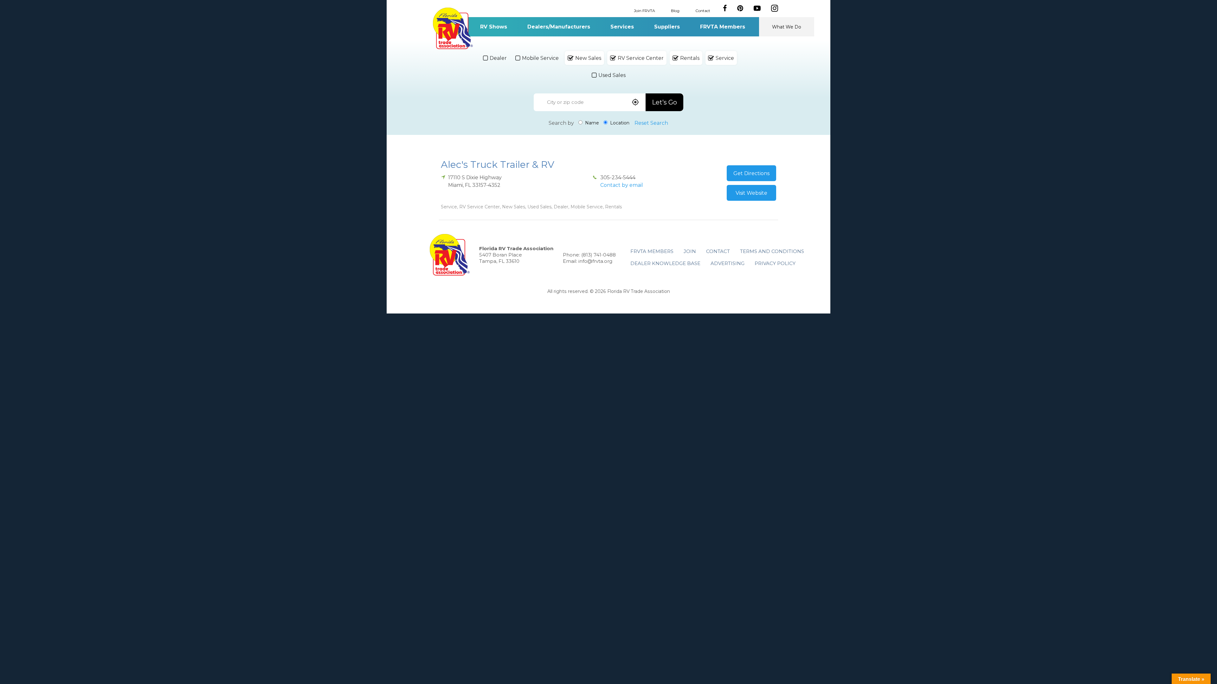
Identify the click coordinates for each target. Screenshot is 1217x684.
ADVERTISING (727, 263)
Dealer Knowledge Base (665, 263)
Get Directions (751, 173)
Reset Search (651, 123)
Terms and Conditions (772, 251)
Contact (702, 10)
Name (591, 123)
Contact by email (621, 185)
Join (690, 251)
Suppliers (667, 27)
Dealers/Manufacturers (558, 27)
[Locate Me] (635, 102)
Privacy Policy (775, 263)
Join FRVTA (644, 10)
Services (622, 27)
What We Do (786, 27)
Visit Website (751, 193)
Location (619, 123)
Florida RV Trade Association (453, 28)
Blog (675, 10)
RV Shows (493, 27)
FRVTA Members (722, 27)
